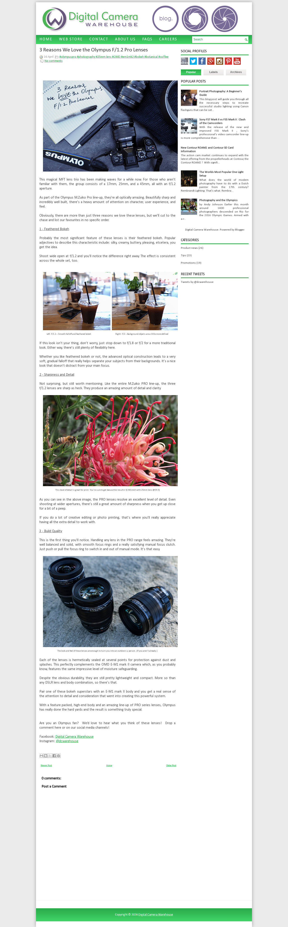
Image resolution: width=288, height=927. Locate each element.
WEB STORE (71, 39)
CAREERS (168, 39)
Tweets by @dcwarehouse (197, 282)
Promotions (188, 262)
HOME (45, 39)
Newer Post (46, 765)
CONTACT (98, 39)
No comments (54, 61)
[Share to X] (50, 755)
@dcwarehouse (67, 741)
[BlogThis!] (45, 755)
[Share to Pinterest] (58, 755)
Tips (183, 255)
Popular (191, 72)
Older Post (171, 765)
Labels (213, 72)
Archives (236, 72)
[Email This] (41, 755)
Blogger (239, 229)
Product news (189, 248)
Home (109, 765)
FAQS (147, 39)
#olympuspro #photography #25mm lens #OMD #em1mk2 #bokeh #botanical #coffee (114, 57)
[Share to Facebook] (54, 755)
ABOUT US (125, 39)
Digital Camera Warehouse (74, 737)
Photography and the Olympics (218, 200)
